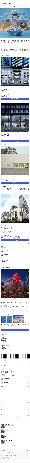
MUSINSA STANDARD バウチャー (15, 141)
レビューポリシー (14, 452)
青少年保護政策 (10, 452)
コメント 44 (2, 4)
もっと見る (15, 445)
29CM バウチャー (15, 182)
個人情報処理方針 (6, 452)
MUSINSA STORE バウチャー (15, 98)
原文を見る (2, 408)
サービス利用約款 (2, 452)
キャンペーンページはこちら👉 (15, 240)
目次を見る (15, 6)
